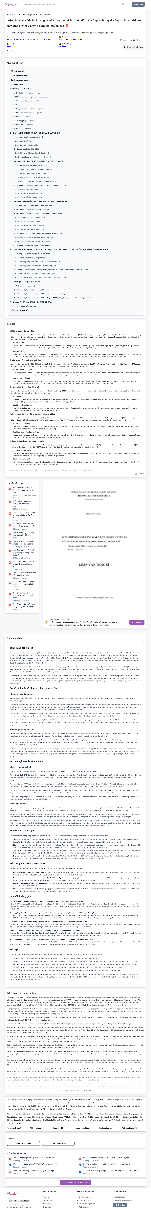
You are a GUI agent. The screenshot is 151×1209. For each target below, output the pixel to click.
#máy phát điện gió (83, 1128)
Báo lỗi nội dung (88, 470)
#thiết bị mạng (35, 1128)
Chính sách (46, 1204)
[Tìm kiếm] (122, 4)
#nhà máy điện (58, 1128)
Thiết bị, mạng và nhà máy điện (71, 39)
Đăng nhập (46, 1207)
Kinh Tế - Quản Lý (84, 1197)
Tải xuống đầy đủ (86, 1090)
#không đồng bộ (105, 1128)
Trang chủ (46, 1197)
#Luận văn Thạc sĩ (14, 1128)
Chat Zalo (121, 1205)
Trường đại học (83, 1207)
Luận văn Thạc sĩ (84, 1200)
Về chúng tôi (47, 1200)
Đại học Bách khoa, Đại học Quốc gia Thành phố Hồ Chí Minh (30, 39)
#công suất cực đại (129, 1128)
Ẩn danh (10, 46)
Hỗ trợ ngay (138, 4)
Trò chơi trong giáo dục (86, 1204)
